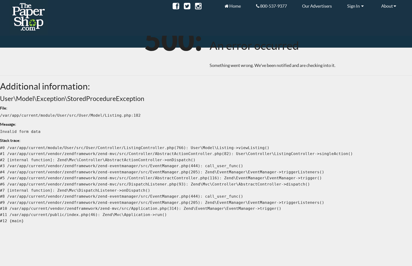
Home (235, 6)
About (387, 6)
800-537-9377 (273, 6)
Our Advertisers (317, 6)
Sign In (354, 6)
